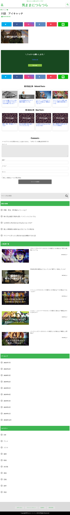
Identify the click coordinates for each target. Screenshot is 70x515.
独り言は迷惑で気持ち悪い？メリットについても (26, 124)
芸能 (5, 479)
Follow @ (35, 59)
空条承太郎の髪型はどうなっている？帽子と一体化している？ (48, 269)
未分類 (6, 466)
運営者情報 (51, 507)
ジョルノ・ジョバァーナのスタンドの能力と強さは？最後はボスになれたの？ (48, 311)
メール (4, 166)
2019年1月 (7, 413)
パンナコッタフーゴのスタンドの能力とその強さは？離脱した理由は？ (48, 332)
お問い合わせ (19, 507)
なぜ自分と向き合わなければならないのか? (43, 124)
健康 (5, 454)
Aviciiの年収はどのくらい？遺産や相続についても (26, 101)
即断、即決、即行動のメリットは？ (9, 124)
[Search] (67, 196)
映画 (5, 460)
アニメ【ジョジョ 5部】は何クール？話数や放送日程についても (60, 102)
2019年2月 (7, 407)
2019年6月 (7, 382)
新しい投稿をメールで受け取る (12, 177)
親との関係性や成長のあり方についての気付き (60, 124)
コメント (4, 144)
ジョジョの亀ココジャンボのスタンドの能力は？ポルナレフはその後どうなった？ (9, 102)
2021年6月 (7, 369)
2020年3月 (7, 375)
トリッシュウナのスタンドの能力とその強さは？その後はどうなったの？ (48, 290)
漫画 (5, 473)
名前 (3, 160)
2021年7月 (7, 362)
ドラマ (6, 447)
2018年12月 (7, 420)
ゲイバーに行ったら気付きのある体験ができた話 (20, 235)
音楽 (5, 492)
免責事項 (42, 507)
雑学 (5, 486)
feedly (35, 65)
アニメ (6, 441)
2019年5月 (7, 388)
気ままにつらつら (35, 5)
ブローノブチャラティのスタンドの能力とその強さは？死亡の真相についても (48, 249)
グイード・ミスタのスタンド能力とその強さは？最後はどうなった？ (43, 102)
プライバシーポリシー (31, 507)
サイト (4, 172)
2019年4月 (7, 394)
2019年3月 (7, 401)
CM (5, 435)
